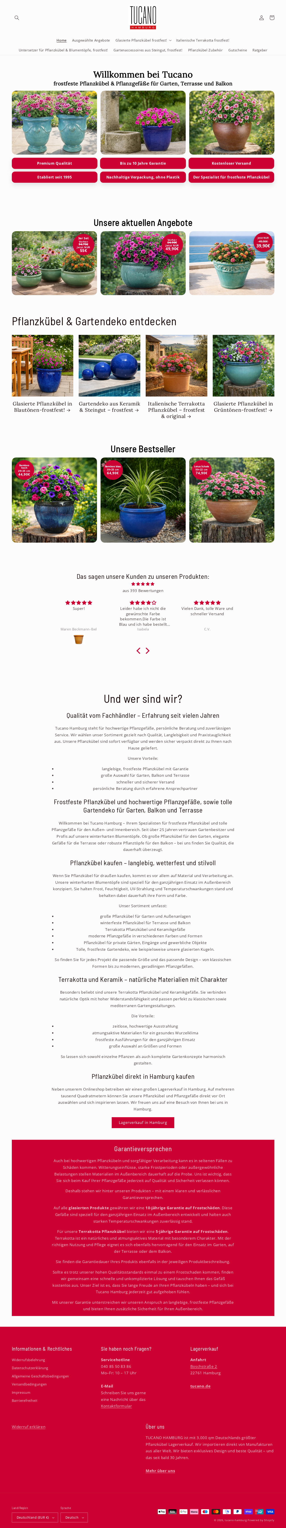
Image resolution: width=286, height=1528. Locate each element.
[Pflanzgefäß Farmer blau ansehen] (143, 123)
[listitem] (54, 263)
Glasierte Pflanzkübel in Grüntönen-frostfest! (243, 407)
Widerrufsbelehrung (28, 1360)
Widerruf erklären (29, 1426)
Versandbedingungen (29, 1384)
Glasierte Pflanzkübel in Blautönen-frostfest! (42, 407)
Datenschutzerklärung (30, 1368)
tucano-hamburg (236, 1520)
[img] (143, 584)
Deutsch (71, 1517)
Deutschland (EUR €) (33, 1517)
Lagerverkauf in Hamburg (143, 1122)
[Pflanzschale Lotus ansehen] (231, 123)
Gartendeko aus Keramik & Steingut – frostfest (109, 407)
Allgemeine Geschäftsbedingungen (40, 1376)
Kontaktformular (116, 1405)
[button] (17, 18)
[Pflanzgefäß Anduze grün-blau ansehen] (54, 123)
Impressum (21, 1392)
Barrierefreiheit (25, 1400)
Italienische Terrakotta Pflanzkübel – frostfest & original (176, 410)
